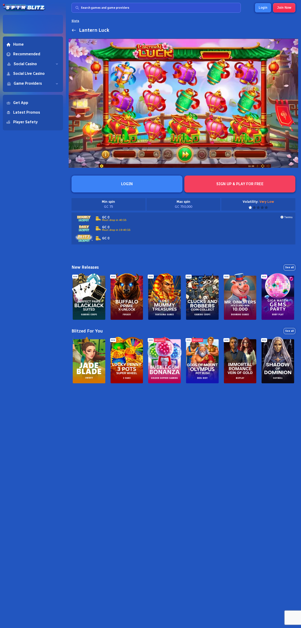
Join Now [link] (284, 8)
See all (289, 267)
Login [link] (263, 8)
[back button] (74, 30)
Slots (75, 21)
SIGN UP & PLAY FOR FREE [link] (240, 184)
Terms (288, 217)
